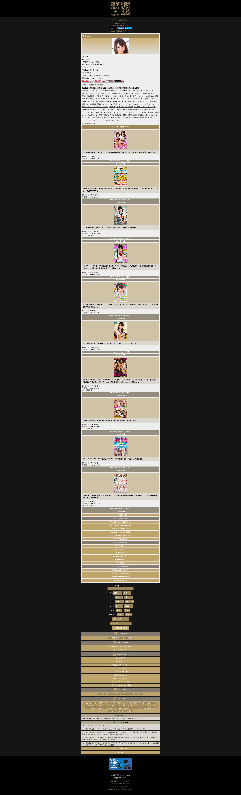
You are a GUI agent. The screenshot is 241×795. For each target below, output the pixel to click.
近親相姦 (90, 96)
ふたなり (110, 112)
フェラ (133, 90)
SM (149, 101)
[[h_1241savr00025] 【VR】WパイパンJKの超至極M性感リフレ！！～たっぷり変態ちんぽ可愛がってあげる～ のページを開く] (120, 149)
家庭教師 (141, 118)
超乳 (131, 107)
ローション (85, 120)
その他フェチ (138, 93)
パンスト (99, 107)
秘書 (132, 115)
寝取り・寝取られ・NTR (119, 109)
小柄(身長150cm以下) (121, 671)
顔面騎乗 (93, 104)
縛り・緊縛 (92, 107)
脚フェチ (131, 99)
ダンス (101, 112)
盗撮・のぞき (86, 101)
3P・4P (95, 96)
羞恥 (132, 101)
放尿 (129, 109)
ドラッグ (127, 104)
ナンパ (96, 112)
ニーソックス (86, 115)
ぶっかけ (142, 96)
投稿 (117, 107)
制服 (99, 96)
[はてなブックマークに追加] (128, 28)
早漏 (155, 115)
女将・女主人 (149, 115)
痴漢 (157, 112)
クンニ (108, 109)
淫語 (102, 93)
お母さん (125, 705)
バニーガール (100, 120)
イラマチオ (127, 96)
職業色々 (85, 107)
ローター (140, 104)
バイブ (121, 104)
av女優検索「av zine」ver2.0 (120, 775)
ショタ (117, 120)
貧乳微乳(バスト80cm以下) (120, 665)
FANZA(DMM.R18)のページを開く (120, 161)
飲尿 (142, 115)
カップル (99, 109)
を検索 (120, 573)
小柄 (110, 107)
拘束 (135, 99)
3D (89, 104)
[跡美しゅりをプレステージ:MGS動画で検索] (115, 82)
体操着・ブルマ (109, 99)
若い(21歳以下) (120, 658)
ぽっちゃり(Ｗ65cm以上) (120, 682)
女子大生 (137, 107)
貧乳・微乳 (85, 93)
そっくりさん (101, 705)
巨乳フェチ (107, 115)
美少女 (101, 90)
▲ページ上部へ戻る (120, 515)
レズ (118, 93)
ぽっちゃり (150, 109)
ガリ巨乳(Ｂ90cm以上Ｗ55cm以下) (120, 685)
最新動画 (85, 88)
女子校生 (124, 90)
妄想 (144, 104)
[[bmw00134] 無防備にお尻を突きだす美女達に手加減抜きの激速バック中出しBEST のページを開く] (120, 417)
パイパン (142, 90)
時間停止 (134, 109)
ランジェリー (142, 109)
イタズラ (93, 109)
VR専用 (99, 88)
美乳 (144, 93)
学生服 (114, 93)
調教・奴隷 (85, 99)
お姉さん (98, 99)
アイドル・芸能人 (97, 115)
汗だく (92, 99)
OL (123, 101)
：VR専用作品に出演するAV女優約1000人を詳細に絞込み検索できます (110, 718)
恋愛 (135, 115)
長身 (118, 703)
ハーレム (120, 96)
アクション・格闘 (88, 112)
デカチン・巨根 (127, 112)
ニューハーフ (133, 708)
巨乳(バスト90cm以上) (120, 668)
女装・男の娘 (144, 708)
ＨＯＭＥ (120, 752)
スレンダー (108, 93)
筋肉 (131, 703)
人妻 (155, 101)
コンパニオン (86, 118)
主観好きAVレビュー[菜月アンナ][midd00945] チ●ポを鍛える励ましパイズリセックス (117, 729)
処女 (149, 703)
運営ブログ (117, 778)
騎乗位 (92, 93)
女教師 (128, 115)
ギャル (119, 101)
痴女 (129, 90)
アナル (110, 104)
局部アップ (135, 96)
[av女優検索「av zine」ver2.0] (120, 16)
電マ (117, 104)
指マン (145, 101)
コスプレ (98, 93)
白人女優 (125, 708)
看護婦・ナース (102, 104)
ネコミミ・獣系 (109, 118)
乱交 (102, 99)
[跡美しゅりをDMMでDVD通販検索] (100, 82)
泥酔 (112, 115)
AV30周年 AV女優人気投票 (120, 650)
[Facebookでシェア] (120, 28)
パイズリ (117, 118)
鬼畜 (113, 107)
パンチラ (152, 99)
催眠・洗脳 (122, 115)
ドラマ (127, 107)
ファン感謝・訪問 (97, 118)
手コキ (122, 93)
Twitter (125, 778)
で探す (120, 522)
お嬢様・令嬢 (109, 120)
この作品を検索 (120, 164)
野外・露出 (85, 109)
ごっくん (134, 104)
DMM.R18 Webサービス (123, 783)
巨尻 (114, 104)
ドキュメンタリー (121, 99)
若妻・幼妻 (147, 112)
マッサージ (141, 99)
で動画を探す (120, 539)
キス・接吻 (154, 96)
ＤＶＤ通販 (99, 85)
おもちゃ (122, 107)
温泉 (116, 115)
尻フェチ (128, 101)
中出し (97, 90)
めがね (154, 104)
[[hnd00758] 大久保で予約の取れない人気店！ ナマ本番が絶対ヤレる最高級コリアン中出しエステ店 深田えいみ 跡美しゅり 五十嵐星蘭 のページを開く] (120, 492)
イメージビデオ (134, 88)
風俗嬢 (130, 638)
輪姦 (154, 107)
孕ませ (150, 118)
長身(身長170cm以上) (121, 675)
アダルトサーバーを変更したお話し (100, 725)
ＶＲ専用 (112, 638)
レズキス (149, 93)
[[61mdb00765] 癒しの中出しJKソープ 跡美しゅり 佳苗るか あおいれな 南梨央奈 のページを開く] (120, 224)
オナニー (156, 93)
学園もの (85, 104)
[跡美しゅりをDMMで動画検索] (87, 82)
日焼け (149, 104)
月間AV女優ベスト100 (120, 646)
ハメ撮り (111, 88)
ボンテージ (117, 112)
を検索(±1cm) (120, 570)
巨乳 (137, 90)
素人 (105, 112)
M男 (126, 93)
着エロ (153, 112)
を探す (120, 549)
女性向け (129, 711)
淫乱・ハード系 (111, 96)
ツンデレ (93, 120)
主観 (104, 88)
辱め (140, 101)
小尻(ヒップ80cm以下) (120, 678)
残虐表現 (135, 118)
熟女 (146, 99)
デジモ (148, 90)
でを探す (120, 525)
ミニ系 (118, 90)
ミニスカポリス (126, 118)
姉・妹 (131, 93)
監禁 (103, 109)
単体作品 (93, 88)
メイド (103, 96)
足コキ (137, 101)
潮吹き (84, 96)
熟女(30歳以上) (120, 661)
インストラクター (146, 107)
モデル (131, 705)
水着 (139, 115)
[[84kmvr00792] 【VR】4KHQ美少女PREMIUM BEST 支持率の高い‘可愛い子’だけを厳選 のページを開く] (120, 455)
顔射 (151, 101)
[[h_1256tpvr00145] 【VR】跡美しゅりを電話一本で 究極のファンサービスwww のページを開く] (120, 340)
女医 (146, 118)
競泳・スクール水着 (98, 101)
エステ (148, 96)
